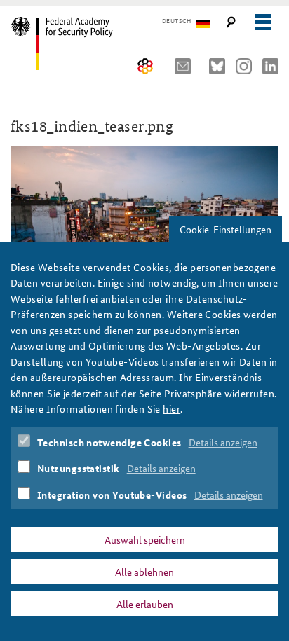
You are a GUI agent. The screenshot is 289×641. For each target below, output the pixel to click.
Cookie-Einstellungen (225, 229)
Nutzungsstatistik (78, 468)
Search (231, 22)
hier (171, 408)
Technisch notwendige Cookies (109, 442)
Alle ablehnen (144, 572)
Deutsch (176, 21)
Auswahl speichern (145, 539)
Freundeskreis (145, 66)
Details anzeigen (223, 442)
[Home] (72, 43)
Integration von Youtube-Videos (112, 495)
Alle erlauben (144, 604)
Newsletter (187, 66)
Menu (262, 22)
